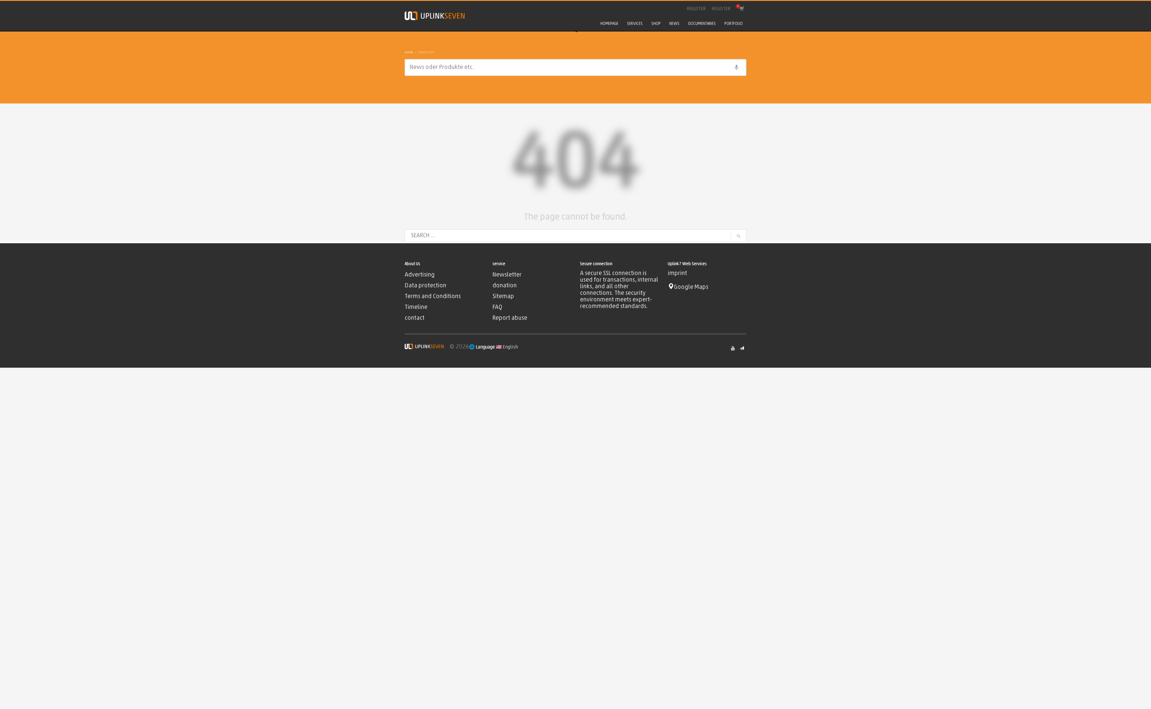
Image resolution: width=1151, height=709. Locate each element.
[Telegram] (741, 348)
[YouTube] (732, 348)
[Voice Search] (736, 67)
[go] (738, 236)
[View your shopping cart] (741, 9)
